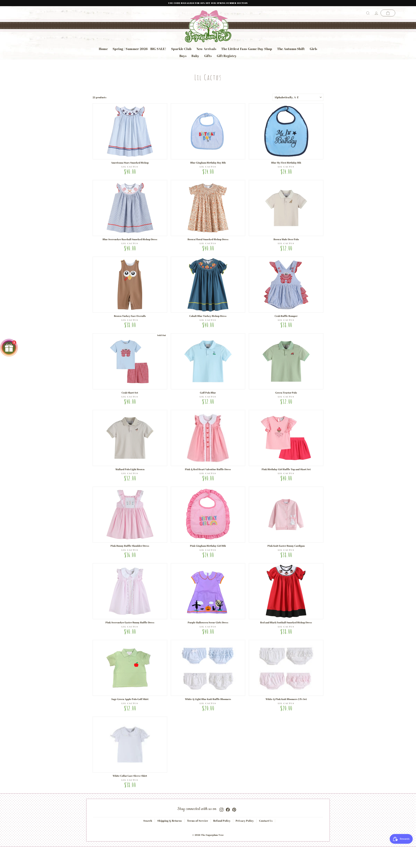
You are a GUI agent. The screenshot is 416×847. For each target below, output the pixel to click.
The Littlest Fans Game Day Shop (246, 49)
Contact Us (266, 820)
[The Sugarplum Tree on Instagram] (221, 809)
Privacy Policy (245, 820)
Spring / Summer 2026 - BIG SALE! (139, 49)
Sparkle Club (181, 49)
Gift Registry (227, 56)
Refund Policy (222, 820)
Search (147, 820)
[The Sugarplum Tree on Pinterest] (234, 809)
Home (103, 49)
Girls (313, 49)
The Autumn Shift (291, 49)
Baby (195, 56)
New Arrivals (206, 49)
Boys (183, 56)
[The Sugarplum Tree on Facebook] (228, 809)
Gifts (208, 56)
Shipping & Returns (169, 820)
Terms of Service (197, 820)
